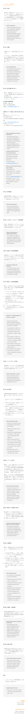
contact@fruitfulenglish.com (13, 106)
